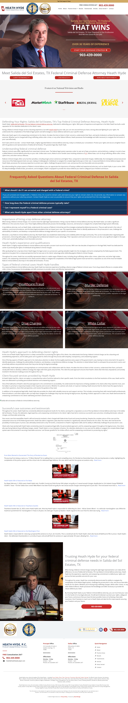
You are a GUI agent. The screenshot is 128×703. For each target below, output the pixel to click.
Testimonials (88, 8)
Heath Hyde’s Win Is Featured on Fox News (18, 481)
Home (60, 8)
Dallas (57, 677)
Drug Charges (31, 323)
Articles (95, 8)
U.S (86, 153)
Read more (97, 460)
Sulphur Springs (84, 677)
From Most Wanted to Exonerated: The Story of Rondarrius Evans (25, 455)
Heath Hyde (53, 130)
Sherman (67, 677)
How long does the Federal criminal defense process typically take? (37, 203)
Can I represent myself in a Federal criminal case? (28, 207)
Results (81, 8)
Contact (111, 8)
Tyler (63, 677)
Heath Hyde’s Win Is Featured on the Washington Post (22, 531)
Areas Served (102, 8)
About (65, 8)
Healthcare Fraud (31, 284)
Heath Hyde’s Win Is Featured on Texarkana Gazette (21, 506)
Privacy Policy (64, 696)
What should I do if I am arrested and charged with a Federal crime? (37, 190)
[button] (5, 103)
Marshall (78, 677)
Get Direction (46, 652)
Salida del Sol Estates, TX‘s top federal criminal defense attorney (32, 124)
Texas (53, 677)
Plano (60, 677)
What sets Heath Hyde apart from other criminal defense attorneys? (37, 212)
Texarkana (72, 677)
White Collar (96, 323)
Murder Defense (96, 285)
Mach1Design (77, 696)
